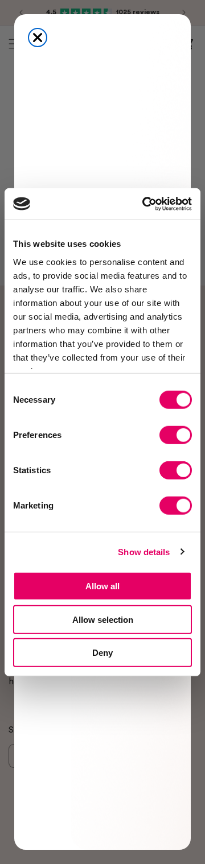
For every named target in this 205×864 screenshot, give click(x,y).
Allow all (102, 586)
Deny (102, 653)
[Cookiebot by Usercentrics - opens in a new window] (144, 203)
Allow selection (102, 619)
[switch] (175, 435)
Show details (144, 551)
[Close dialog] (37, 37)
